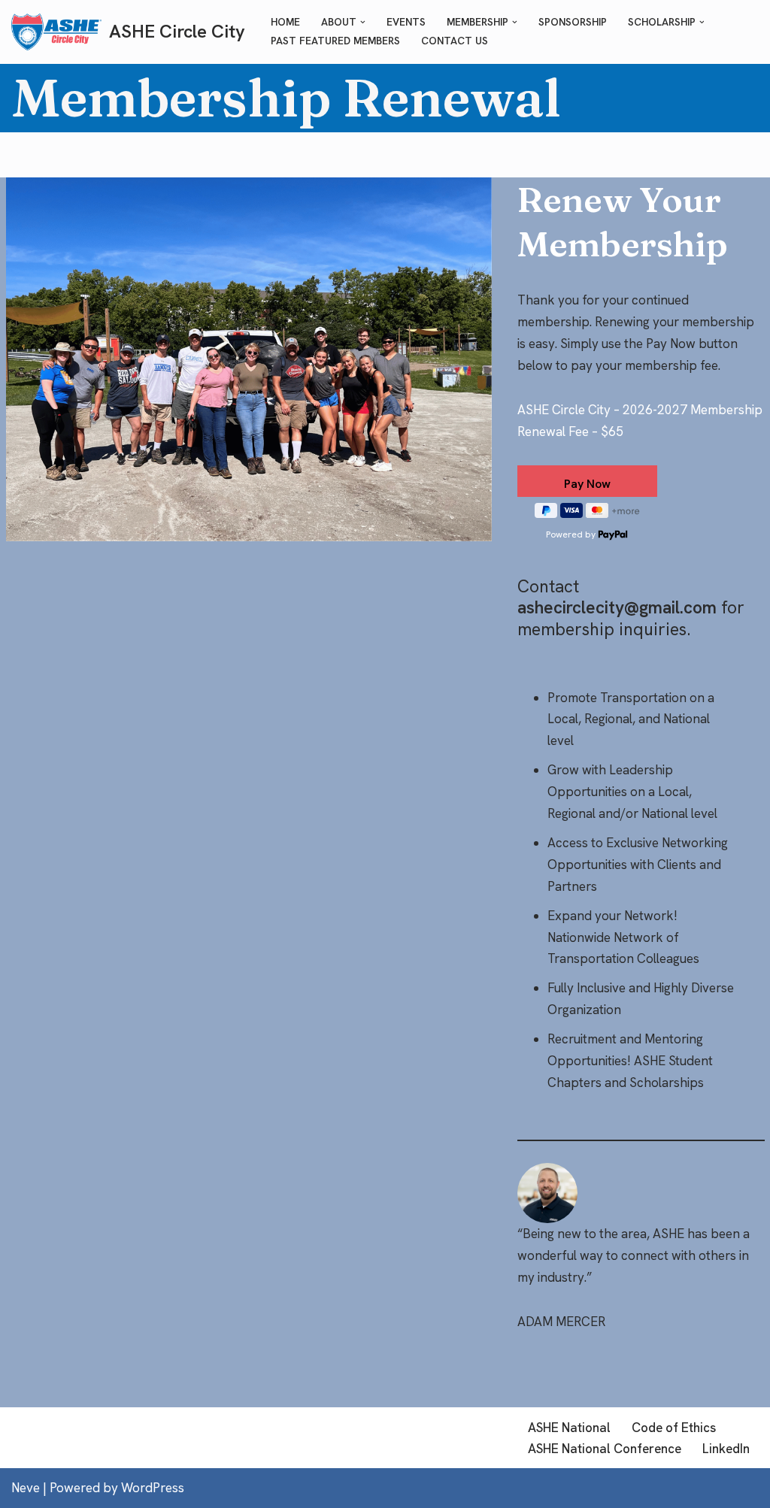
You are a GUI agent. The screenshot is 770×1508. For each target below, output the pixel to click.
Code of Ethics (674, 1427)
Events (406, 22)
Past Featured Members (335, 40)
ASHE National (569, 1427)
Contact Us (454, 40)
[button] (362, 22)
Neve (25, 1487)
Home (285, 22)
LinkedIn (726, 1448)
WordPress (152, 1487)
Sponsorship (572, 22)
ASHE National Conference (604, 1448)
